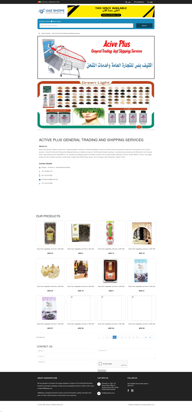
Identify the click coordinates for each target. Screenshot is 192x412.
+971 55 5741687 (46, 175)
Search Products (46, 21)
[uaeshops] (51, 10)
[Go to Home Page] (39, 33)
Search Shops (57, 21)
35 (146, 337)
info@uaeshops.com (108, 393)
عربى (129, 2)
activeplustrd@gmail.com (50, 179)
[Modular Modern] (50, 233)
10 (137, 337)
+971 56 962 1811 (47, 171)
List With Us (140, 2)
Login (151, 2)
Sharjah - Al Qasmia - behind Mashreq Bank (55, 167)
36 (150, 337)
